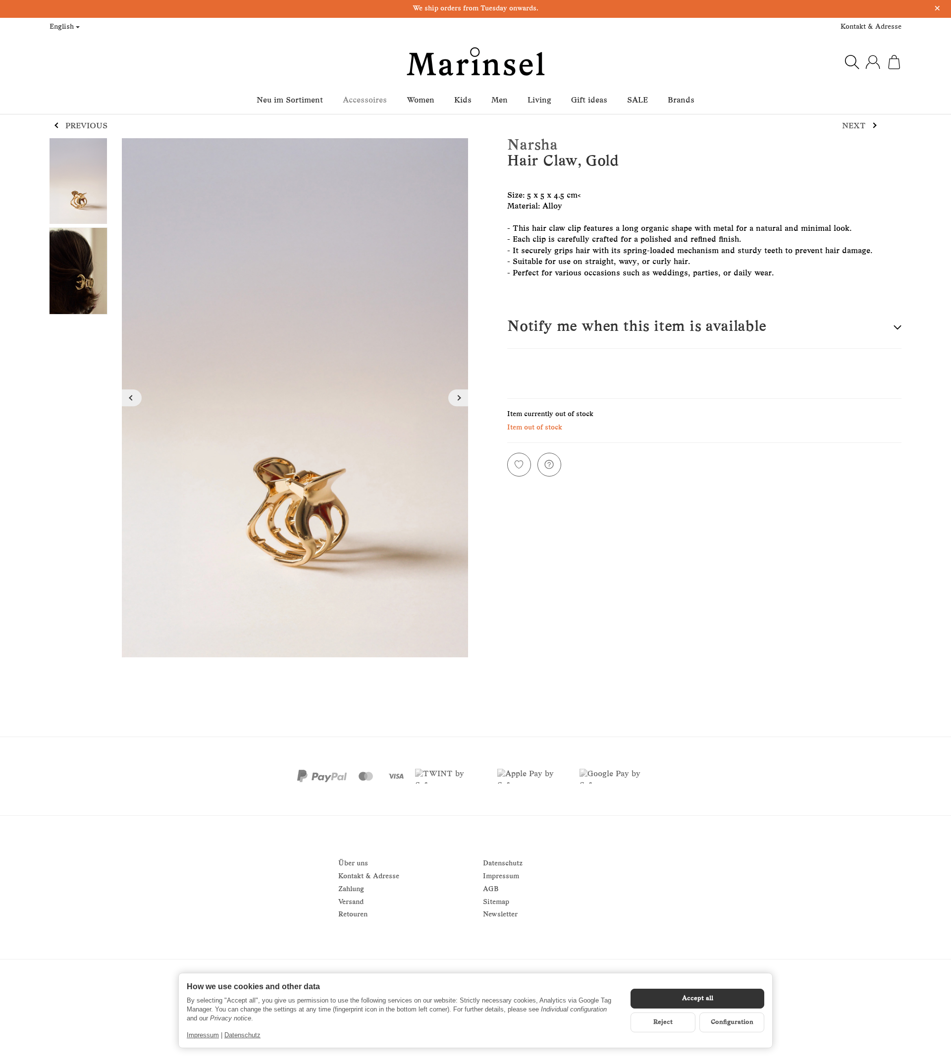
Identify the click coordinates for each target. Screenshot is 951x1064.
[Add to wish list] (519, 465)
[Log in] (872, 61)
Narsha (532, 146)
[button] (704, 328)
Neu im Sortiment (290, 101)
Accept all (697, 998)
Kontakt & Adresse (871, 27)
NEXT (854, 126)
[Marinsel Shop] (475, 62)
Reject (663, 1022)
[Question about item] (549, 465)
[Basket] (894, 61)
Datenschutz (242, 1035)
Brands (681, 101)
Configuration (732, 1022)
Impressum (203, 1035)
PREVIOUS (86, 126)
